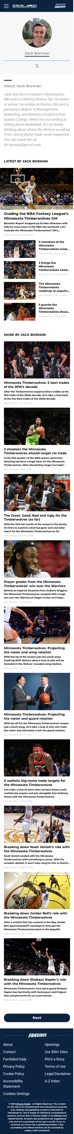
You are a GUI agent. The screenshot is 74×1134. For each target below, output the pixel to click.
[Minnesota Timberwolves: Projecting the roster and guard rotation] (37, 704)
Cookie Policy (13, 1074)
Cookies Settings (16, 1094)
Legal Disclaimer (58, 1074)
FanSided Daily (14, 1059)
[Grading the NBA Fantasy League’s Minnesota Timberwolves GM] (37, 202)
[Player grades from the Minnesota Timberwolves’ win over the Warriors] (37, 571)
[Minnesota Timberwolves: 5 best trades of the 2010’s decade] (37, 373)
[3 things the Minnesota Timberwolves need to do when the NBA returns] (37, 270)
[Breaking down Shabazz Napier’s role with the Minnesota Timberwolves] (37, 969)
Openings (52, 1044)
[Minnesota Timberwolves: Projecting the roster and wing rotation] (37, 638)
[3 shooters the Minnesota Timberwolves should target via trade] (37, 439)
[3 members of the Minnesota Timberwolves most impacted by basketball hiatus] (37, 249)
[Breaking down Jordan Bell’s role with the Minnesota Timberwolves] (37, 903)
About (8, 1044)
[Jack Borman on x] (37, 66)
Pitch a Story (55, 1059)
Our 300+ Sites (56, 1052)
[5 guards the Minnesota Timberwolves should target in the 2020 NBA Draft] (37, 312)
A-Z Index (52, 1081)
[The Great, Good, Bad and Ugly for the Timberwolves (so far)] (37, 505)
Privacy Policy (14, 1066)
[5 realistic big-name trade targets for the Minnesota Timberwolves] (37, 771)
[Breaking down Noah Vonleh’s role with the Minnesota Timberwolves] (37, 837)
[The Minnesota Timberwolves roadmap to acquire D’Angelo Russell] (37, 291)
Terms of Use (55, 1066)
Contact (9, 1052)
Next (37, 1018)
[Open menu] (6, 6)
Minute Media (23, 1104)
